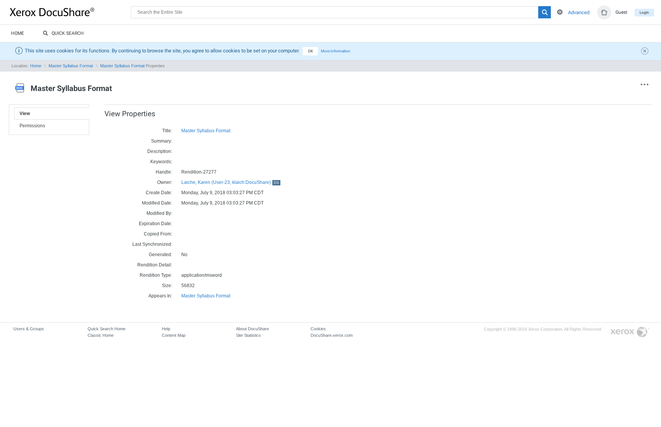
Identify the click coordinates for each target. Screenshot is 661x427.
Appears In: (160, 296)
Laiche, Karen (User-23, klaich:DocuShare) (230, 182)
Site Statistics (248, 335)
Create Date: (159, 192)
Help (166, 328)
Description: (159, 151)
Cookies (318, 328)
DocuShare (70, 12)
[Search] (544, 12)
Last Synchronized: (152, 244)
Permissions (32, 125)
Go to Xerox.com (630, 332)
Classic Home (101, 335)
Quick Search (68, 33)
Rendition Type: (156, 275)
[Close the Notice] (645, 52)
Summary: (161, 141)
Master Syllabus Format (71, 65)
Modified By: (159, 213)
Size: (167, 285)
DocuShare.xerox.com (332, 335)
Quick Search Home (106, 328)
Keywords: (161, 161)
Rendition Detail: (154, 265)
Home (17, 33)
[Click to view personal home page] (604, 12)
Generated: (160, 254)
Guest (621, 12)
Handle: (164, 172)
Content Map (174, 335)
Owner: (164, 182)
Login (644, 12)
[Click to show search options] (560, 12)
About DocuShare (252, 328)
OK (310, 51)
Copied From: (158, 234)
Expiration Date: (155, 223)
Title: (167, 130)
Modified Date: (157, 203)
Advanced (578, 12)
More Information (335, 51)
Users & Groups (28, 328)
